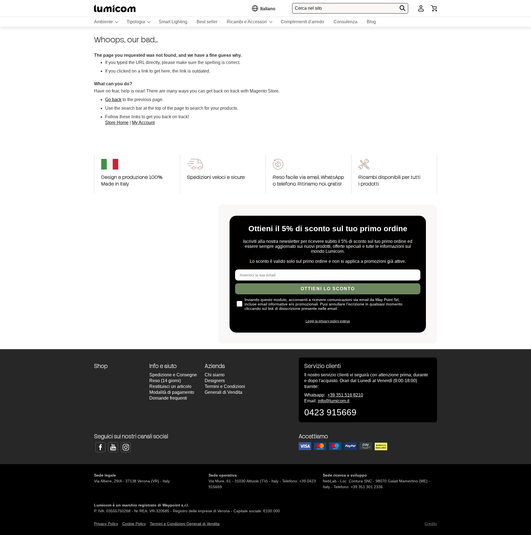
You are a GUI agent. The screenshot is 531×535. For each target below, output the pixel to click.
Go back (113, 99)
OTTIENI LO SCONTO (328, 288)
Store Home (117, 122)
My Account (143, 122)
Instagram (126, 447)
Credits (431, 523)
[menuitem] (106, 22)
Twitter (113, 447)
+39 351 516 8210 (345, 395)
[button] (267, 9)
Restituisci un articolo (170, 386)
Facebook (100, 447)
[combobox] (350, 8)
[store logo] (115, 8)
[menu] (265, 22)
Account (421, 8)
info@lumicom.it (333, 400)
